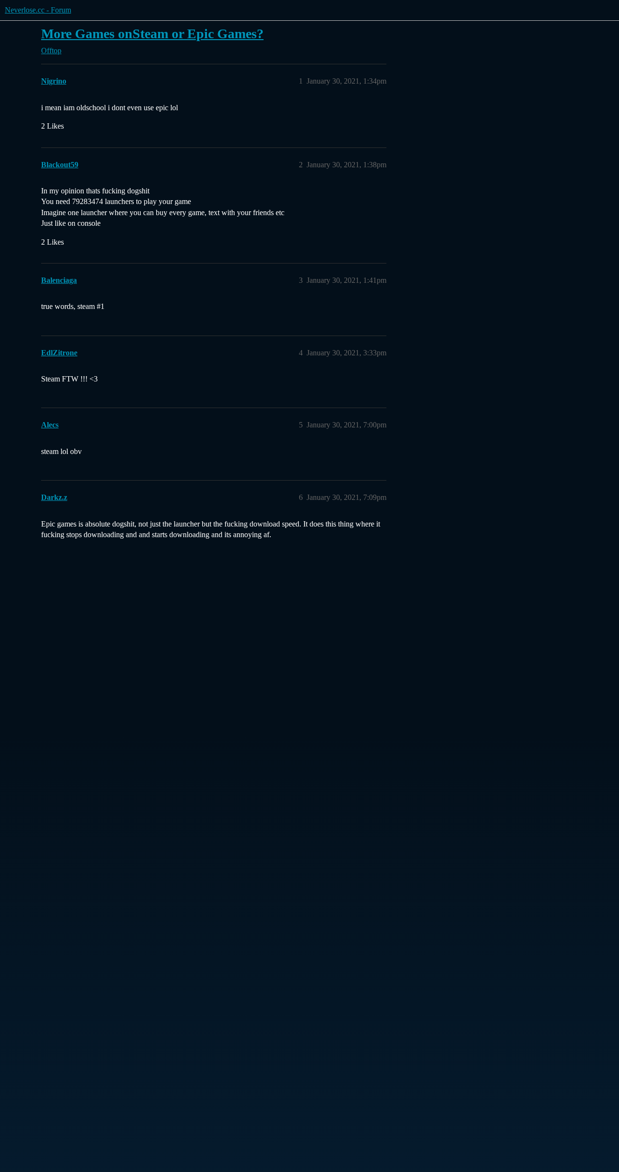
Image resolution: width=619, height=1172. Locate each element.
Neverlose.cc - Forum (38, 10)
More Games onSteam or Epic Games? (152, 33)
